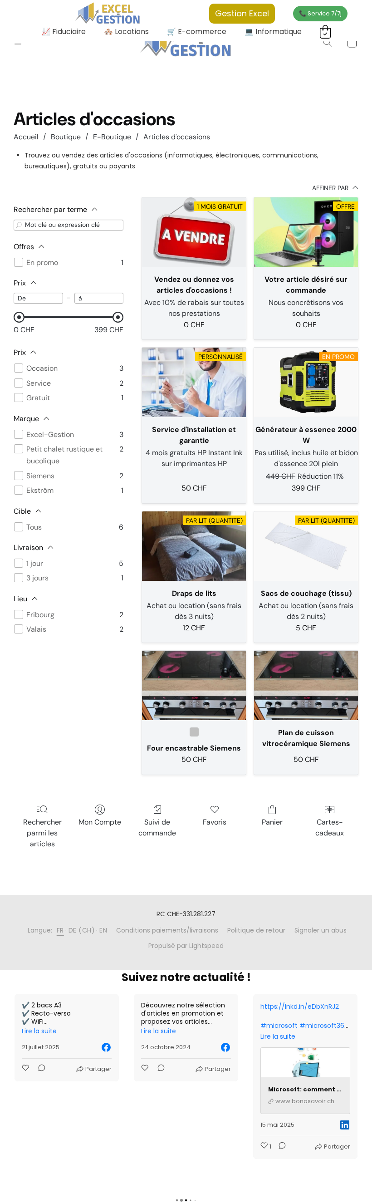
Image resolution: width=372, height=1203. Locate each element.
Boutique (66, 137)
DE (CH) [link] (82, 930)
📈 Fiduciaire (63, 31)
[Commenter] (39, 1069)
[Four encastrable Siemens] (194, 685)
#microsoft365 (204, 1025)
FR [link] (60, 930)
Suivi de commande (157, 827)
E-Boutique (112, 137)
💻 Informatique (273, 31)
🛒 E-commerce (196, 31)
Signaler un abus (320, 930)
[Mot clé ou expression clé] (19, 225)
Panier (272, 822)
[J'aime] (26, 1069)
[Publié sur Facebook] (106, 1047)
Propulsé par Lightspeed (186, 945)
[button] (186, 42)
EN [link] (103, 930)
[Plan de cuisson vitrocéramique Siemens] (306, 685)
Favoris (214, 822)
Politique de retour (256, 930)
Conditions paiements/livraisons (167, 930)
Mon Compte (99, 822)
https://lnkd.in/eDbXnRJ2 (180, 1006)
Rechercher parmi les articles (42, 833)
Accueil (26, 137)
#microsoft (159, 1025)
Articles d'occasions (176, 137)
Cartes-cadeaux (329, 827)
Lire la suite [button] (39, 1031)
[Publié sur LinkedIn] (225, 1125)
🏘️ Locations (126, 31)
